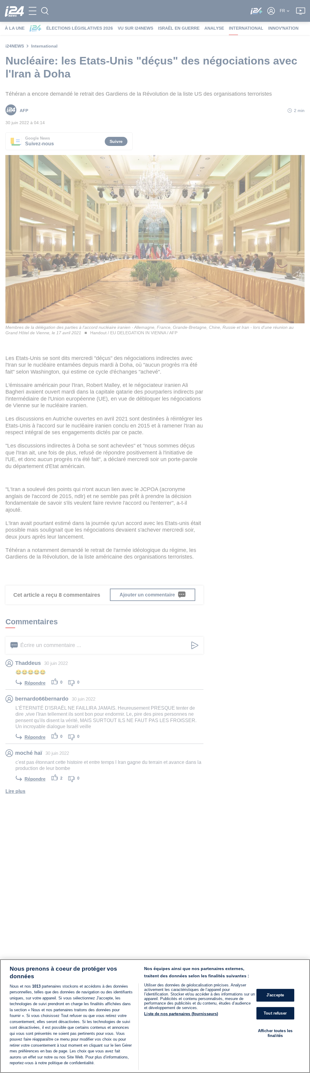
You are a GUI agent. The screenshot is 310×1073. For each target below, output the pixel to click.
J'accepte (275, 995)
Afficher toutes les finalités (275, 1033)
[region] (155, 1016)
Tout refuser (275, 1013)
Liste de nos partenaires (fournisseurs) (181, 1014)
